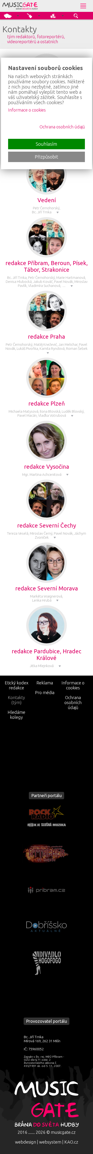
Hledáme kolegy (16, 714)
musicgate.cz (63, 1132)
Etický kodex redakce (16, 685)
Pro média (44, 692)
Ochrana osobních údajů (73, 702)
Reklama (44, 682)
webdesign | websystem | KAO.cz (46, 1142)
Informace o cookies (73, 685)
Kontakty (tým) (16, 700)
